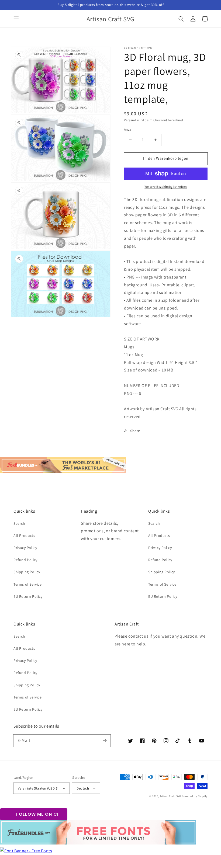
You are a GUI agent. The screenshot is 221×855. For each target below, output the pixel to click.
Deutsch (83, 788)
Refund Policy (25, 559)
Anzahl (129, 129)
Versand (130, 120)
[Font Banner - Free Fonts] (26, 851)
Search (19, 523)
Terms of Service (27, 584)
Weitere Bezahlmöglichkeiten (165, 187)
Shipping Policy (26, 571)
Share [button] (135, 430)
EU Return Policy (28, 596)
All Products (24, 535)
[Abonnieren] (104, 740)
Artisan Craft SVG (170, 796)
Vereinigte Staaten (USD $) (38, 788)
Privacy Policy (25, 547)
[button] (16, 19)
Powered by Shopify (195, 796)
